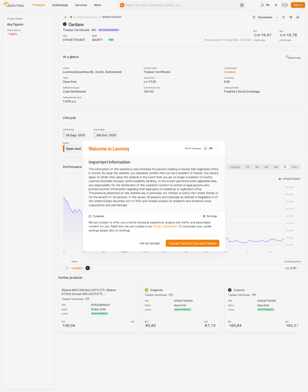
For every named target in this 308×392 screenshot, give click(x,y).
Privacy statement (165, 226)
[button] (210, 216)
